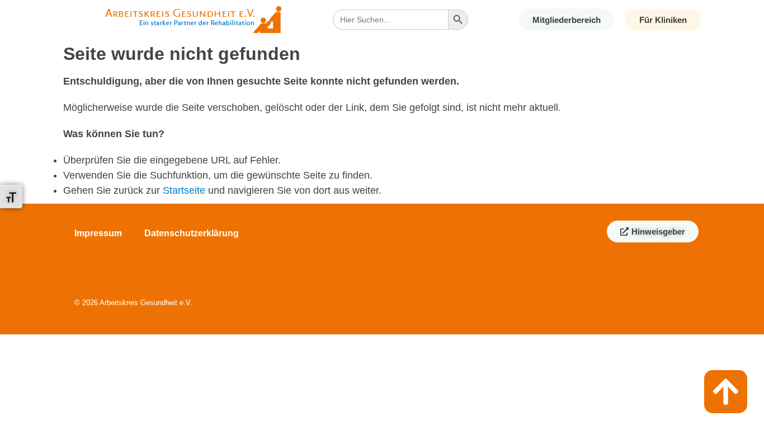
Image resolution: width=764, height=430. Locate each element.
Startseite (184, 190)
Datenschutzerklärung (191, 233)
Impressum (98, 233)
